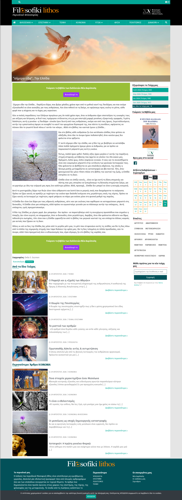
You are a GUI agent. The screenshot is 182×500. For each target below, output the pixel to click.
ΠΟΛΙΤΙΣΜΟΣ (135, 22)
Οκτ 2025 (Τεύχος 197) (142, 102)
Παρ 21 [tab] (165, 197)
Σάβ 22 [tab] (135, 203)
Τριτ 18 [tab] (150, 197)
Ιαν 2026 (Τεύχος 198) (142, 98)
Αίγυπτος (138, 223)
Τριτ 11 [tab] (150, 190)
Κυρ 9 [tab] (140, 190)
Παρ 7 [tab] (165, 183)
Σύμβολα (138, 228)
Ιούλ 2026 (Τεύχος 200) (142, 90)
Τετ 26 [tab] (155, 203)
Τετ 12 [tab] (155, 190)
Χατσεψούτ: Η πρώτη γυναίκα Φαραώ (70, 443)
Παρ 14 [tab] (165, 190)
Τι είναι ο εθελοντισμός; (62, 401)
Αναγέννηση (152, 223)
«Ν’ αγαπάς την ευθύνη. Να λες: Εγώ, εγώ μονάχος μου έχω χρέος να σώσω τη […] (85, 404)
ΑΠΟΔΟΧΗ (91, 496)
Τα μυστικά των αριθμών (62, 325)
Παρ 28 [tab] (165, 203)
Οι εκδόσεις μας (139, 479)
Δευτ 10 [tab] (145, 190)
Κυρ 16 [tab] (140, 197)
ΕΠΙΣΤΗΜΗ (43, 22)
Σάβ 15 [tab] (135, 197)
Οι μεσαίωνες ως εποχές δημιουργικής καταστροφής (78, 420)
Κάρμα (162, 256)
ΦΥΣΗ (117, 22)
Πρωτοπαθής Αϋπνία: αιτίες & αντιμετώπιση (73, 348)
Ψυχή (150, 234)
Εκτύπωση (29, 261)
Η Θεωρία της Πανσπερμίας (64, 303)
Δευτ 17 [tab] (145, 197)
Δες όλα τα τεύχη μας (141, 106)
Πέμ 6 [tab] (160, 183)
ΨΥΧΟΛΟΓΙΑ (97, 476)
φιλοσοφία (140, 234)
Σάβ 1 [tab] (135, 183)
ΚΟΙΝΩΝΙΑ (81, 22)
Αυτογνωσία (140, 250)
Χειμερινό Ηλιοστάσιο (145, 256)
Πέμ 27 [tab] (160, 203)
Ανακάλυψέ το (71, 94)
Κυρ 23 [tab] (140, 203)
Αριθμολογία (151, 239)
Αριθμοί (138, 239)
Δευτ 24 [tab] (145, 203)
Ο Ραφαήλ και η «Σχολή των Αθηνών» (69, 280)
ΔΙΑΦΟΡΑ (152, 22)
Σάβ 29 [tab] (135, 210)
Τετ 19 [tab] (155, 197)
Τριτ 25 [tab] (150, 203)
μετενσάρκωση (152, 228)
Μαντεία (162, 245)
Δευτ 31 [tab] (145, 210)
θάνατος (160, 234)
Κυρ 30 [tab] (140, 210)
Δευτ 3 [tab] (145, 183)
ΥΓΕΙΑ (98, 22)
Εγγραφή (150, 277)
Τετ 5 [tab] (155, 183)
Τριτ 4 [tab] (150, 183)
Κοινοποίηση (19, 262)
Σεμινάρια (137, 481)
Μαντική (138, 245)
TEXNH (62, 22)
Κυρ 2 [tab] (140, 183)
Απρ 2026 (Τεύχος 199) (142, 94)
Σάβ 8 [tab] (135, 190)
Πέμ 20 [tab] (160, 197)
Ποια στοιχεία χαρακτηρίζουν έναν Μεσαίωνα (74, 378)
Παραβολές (150, 245)
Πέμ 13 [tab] (160, 190)
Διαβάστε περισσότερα (116, 290)
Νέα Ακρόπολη (138, 476)
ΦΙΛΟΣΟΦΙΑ (25, 22)
